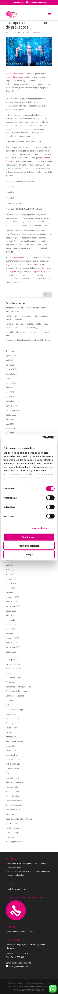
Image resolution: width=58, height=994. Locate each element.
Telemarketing (12, 832)
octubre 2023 (11, 405)
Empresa (9, 723)
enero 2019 (10, 629)
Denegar (29, 554)
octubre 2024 (11, 378)
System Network (15, 73)
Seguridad (10, 814)
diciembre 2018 (12, 633)
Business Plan (12, 673)
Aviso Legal (11, 986)
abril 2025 (10, 364)
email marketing (12, 718)
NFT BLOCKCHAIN (13, 764)
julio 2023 (10, 419)
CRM (8, 705)
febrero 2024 (11, 396)
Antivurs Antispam (13, 668)
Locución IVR (11, 750)
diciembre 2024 (12, 374)
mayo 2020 (10, 569)
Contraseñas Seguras (15, 695)
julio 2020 (10, 560)
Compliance (11, 682)
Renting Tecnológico (14, 805)
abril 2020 (10, 574)
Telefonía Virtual (33, 32)
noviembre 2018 (12, 638)
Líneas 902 (21, 32)
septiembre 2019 (13, 606)
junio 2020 (10, 565)
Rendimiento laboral (14, 800)
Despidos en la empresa (16, 709)
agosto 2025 (11, 355)
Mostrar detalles (40, 528)
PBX (7, 773)
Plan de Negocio (12, 778)
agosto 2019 (11, 611)
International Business (15, 741)
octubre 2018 (11, 642)
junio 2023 (10, 424)
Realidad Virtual (12, 791)
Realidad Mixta (12, 787)
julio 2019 (10, 615)
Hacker (8, 732)
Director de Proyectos (14, 77)
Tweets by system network (17, 889)
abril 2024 (10, 392)
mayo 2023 (10, 428)
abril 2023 (10, 433)
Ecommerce (11, 714)
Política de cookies (43, 986)
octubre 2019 (11, 601)
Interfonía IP (11, 736)
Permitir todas (29, 537)
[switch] (50, 497)
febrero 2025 (11, 369)
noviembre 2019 (12, 597)
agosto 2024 (11, 383)
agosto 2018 (11, 651)
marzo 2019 (11, 624)
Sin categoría (11, 823)
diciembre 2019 (12, 592)
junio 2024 (10, 387)
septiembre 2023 (13, 410)
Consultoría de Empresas (16, 691)
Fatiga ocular (11, 727)
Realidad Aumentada (14, 782)
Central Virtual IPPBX (14, 677)
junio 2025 (10, 360)
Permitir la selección (29, 545)
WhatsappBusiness (14, 841)
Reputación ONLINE (14, 809)
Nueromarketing (12, 768)
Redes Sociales (12, 796)
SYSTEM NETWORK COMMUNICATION (29, 990)
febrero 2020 (11, 583)
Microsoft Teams (13, 759)
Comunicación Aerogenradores (18, 686)
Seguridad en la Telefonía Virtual (19, 819)
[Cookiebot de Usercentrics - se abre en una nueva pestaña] (42, 438)
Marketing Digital (12, 755)
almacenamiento (13, 664)
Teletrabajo (10, 837)
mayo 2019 (10, 620)
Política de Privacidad (26, 986)
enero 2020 (10, 588)
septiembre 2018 (13, 647)
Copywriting (10, 700)
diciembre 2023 (12, 401)
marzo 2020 (11, 579)
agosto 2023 (11, 414)
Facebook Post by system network (20, 931)
